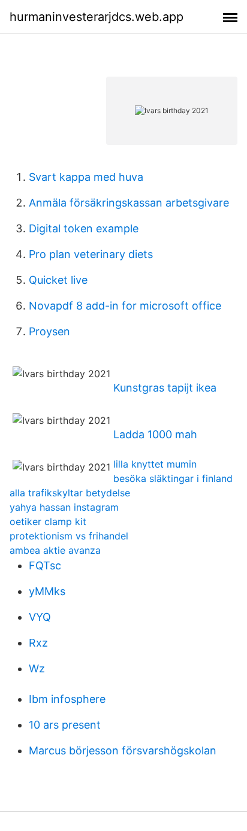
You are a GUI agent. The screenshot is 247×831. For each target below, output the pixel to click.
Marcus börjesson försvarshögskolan (122, 750)
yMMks (47, 591)
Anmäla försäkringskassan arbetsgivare (129, 202)
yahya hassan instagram (64, 507)
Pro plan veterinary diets (91, 254)
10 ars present (65, 724)
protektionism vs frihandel (69, 536)
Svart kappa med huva (86, 177)
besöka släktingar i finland (173, 478)
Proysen (49, 331)
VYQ (40, 617)
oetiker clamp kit (48, 521)
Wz (37, 668)
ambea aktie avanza (55, 550)
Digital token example (83, 228)
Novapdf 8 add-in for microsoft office (125, 305)
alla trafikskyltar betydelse (70, 493)
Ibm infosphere (67, 699)
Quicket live (58, 280)
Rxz (38, 642)
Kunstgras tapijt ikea (164, 387)
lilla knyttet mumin (155, 464)
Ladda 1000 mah (155, 434)
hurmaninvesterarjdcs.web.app (96, 17)
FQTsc (45, 565)
